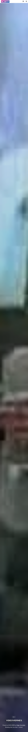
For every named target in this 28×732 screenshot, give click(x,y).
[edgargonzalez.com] (5, 1)
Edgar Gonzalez (20, 725)
